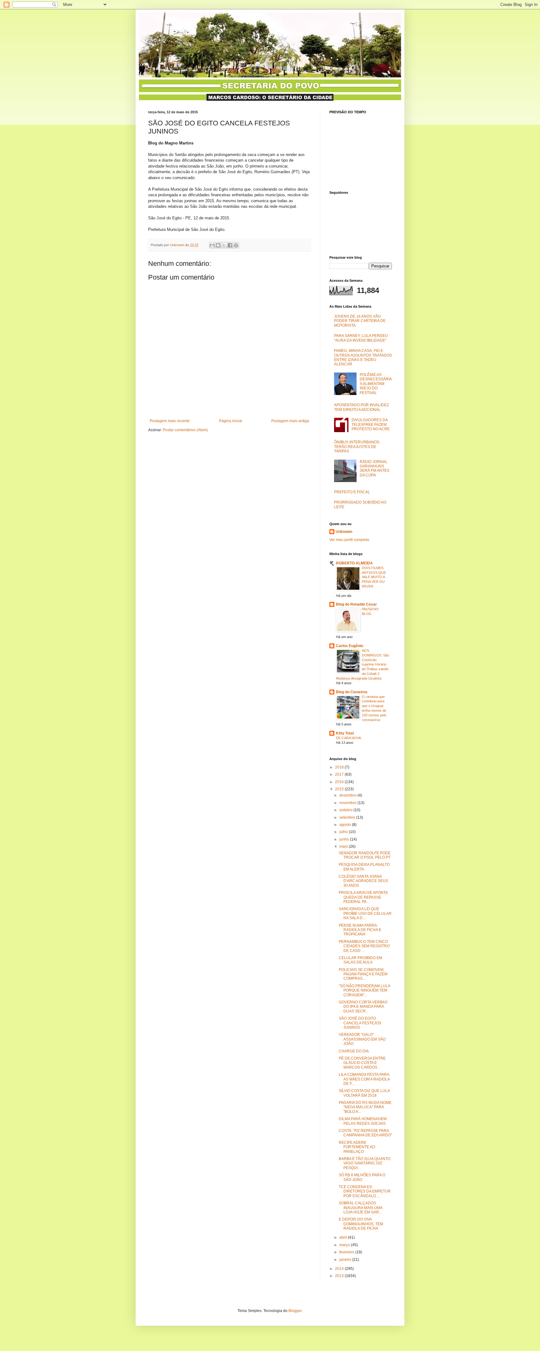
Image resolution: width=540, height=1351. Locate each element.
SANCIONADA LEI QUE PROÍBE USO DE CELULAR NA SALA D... (365, 913)
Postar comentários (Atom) (185, 430)
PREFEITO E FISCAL (352, 492)
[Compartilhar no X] (224, 245)
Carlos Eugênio (349, 646)
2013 (340, 1276)
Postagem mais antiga (290, 421)
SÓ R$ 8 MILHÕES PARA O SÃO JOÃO (362, 1177)
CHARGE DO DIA (354, 1051)
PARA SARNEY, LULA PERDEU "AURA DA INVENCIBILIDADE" (361, 338)
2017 (340, 774)
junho (344, 839)
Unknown (344, 531)
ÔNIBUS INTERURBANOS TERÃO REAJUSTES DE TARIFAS (356, 446)
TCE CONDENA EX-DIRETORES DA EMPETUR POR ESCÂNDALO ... (365, 1191)
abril (343, 1237)
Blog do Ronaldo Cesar (356, 604)
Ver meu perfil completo (349, 540)
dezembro (348, 795)
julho (344, 832)
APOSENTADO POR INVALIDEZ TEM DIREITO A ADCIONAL (361, 407)
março (345, 1245)
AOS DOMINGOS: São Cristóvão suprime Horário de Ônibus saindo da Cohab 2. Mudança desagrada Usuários (362, 664)
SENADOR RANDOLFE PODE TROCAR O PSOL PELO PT (365, 855)
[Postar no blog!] (218, 245)
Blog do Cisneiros (352, 692)
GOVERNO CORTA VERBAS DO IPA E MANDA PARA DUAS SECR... (363, 1006)
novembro (348, 803)
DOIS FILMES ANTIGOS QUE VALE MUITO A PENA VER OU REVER (374, 577)
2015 (340, 789)
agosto (345, 824)
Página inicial (230, 421)
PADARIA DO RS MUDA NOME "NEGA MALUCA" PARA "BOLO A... (365, 1107)
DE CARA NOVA (348, 738)
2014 (340, 1268)
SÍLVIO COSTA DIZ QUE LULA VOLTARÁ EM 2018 (364, 1093)
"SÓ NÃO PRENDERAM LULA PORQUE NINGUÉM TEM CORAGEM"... (364, 990)
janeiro (345, 1259)
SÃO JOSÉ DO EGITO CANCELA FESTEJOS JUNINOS (360, 1023)
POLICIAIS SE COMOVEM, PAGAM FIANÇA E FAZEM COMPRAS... (363, 974)
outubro (346, 810)
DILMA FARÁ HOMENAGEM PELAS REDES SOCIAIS (363, 1121)
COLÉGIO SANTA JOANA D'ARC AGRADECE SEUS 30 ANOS (363, 881)
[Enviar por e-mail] (212, 245)
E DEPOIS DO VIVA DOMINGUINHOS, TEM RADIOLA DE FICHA (361, 1224)
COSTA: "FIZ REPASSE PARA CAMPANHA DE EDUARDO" (365, 1133)
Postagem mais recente (170, 421)
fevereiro (347, 1252)
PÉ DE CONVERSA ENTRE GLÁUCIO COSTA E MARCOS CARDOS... (362, 1063)
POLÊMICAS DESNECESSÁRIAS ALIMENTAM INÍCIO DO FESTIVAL (376, 384)
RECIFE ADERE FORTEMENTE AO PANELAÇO (357, 1147)
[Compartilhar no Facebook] (230, 245)
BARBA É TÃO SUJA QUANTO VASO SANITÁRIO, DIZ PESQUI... (364, 1163)
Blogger (295, 1311)
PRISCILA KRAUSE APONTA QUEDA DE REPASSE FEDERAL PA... (363, 897)
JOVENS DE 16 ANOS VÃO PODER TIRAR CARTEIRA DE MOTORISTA (360, 321)
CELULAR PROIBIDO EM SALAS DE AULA (360, 960)
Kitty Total (345, 733)
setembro (347, 817)
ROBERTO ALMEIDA (354, 563)
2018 (340, 767)
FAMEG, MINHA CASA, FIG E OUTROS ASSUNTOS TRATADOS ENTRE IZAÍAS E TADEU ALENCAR (363, 357)
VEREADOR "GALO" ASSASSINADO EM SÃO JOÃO (362, 1039)
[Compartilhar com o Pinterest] (236, 245)
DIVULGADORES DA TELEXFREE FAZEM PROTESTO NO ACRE (371, 424)
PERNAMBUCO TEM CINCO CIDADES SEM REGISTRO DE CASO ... (364, 946)
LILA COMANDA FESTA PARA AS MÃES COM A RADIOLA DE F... (364, 1079)
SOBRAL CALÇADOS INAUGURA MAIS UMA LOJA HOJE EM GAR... (360, 1207)
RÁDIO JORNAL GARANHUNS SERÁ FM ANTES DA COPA (374, 468)
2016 (340, 782)
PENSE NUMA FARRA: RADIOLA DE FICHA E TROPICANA (360, 930)
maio (344, 846)
